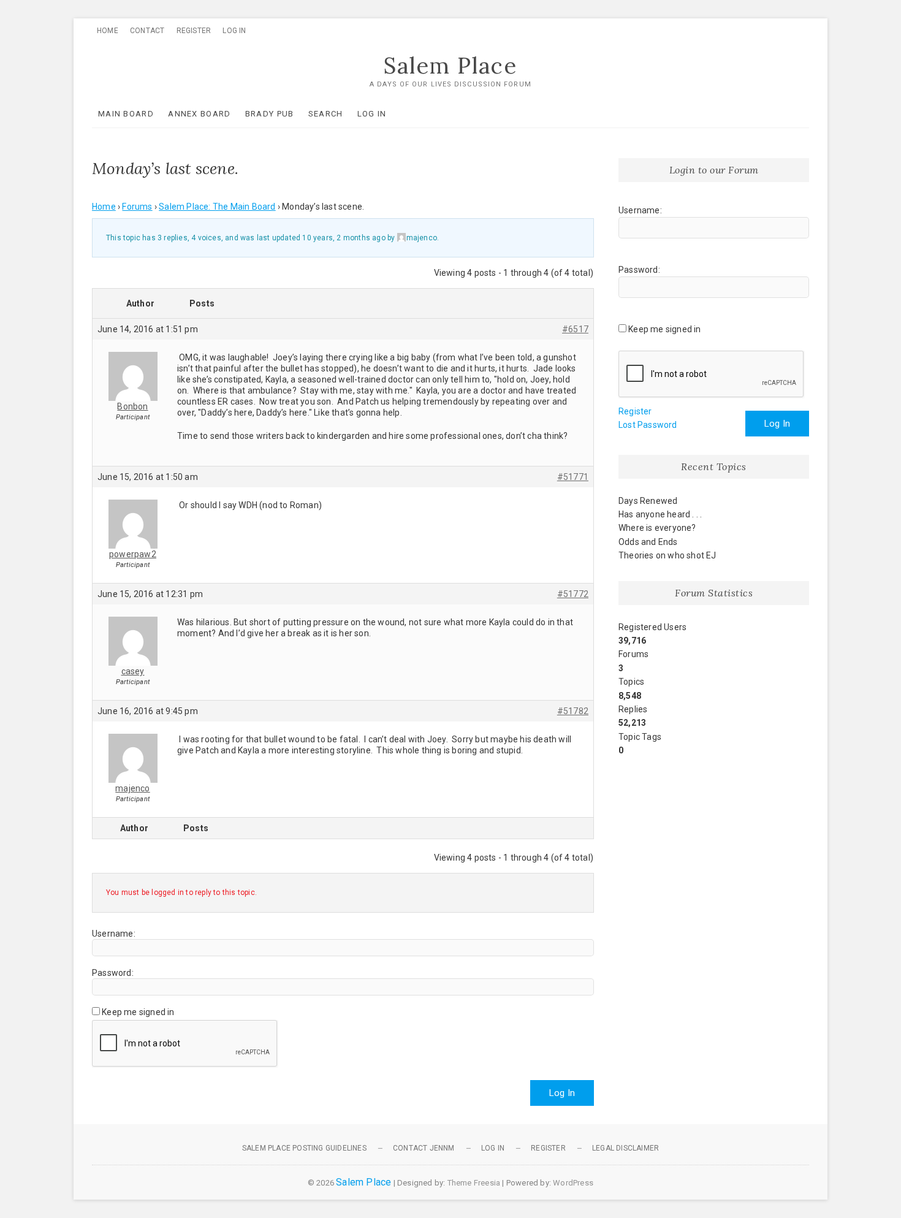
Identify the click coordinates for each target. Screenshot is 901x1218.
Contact (147, 30)
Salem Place (450, 65)
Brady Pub (269, 113)
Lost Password (647, 425)
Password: (113, 973)
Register (194, 30)
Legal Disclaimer (625, 1148)
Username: (113, 933)
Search (325, 113)
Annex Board (199, 113)
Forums (137, 206)
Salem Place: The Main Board (217, 206)
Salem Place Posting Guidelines (304, 1148)
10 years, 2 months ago (343, 238)
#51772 (572, 594)
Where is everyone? (657, 528)
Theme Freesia (474, 1182)
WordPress (573, 1182)
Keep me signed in (138, 1012)
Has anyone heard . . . (660, 514)
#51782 (572, 711)
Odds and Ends (648, 542)
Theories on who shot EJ (667, 555)
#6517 (575, 329)
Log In (234, 30)
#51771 (572, 477)
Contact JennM (424, 1148)
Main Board (126, 113)
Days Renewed (647, 501)
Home (107, 30)
